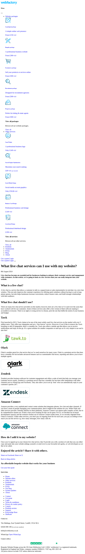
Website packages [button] (11, 16)
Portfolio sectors (11, 508)
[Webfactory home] (9, 4)
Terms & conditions (12, 502)
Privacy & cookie (13, 504)
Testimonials (9, 249)
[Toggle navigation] (15, 261)
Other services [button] (10, 132)
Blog (7, 253)
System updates (10, 490)
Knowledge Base (11, 512)
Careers (8, 506)
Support (8, 510)
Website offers (10, 478)
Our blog (8, 488)
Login (11, 259)
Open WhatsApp (15, 534)
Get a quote (5, 259)
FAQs (7, 251)
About (7, 255)
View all (8, 130)
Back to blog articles (8, 459)
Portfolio (8, 247)
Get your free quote (7, 468)
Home (7, 476)
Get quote (8, 498)
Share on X (19, 455)
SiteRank (8, 514)
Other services (10, 480)
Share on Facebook (7, 455)
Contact (8, 496)
